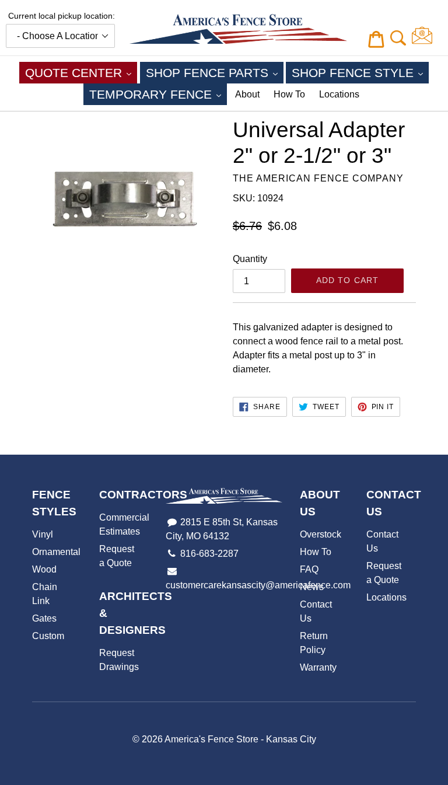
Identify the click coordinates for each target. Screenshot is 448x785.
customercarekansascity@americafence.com (258, 585)
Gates (44, 618)
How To (289, 94)
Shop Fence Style (360, 72)
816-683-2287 (209, 554)
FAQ (309, 569)
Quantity (250, 259)
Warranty (318, 667)
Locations (339, 94)
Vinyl (42, 534)
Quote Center (81, 72)
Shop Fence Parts (215, 72)
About (247, 94)
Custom (48, 636)
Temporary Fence (158, 94)
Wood (44, 569)
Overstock (320, 534)
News (312, 587)
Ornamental (56, 552)
